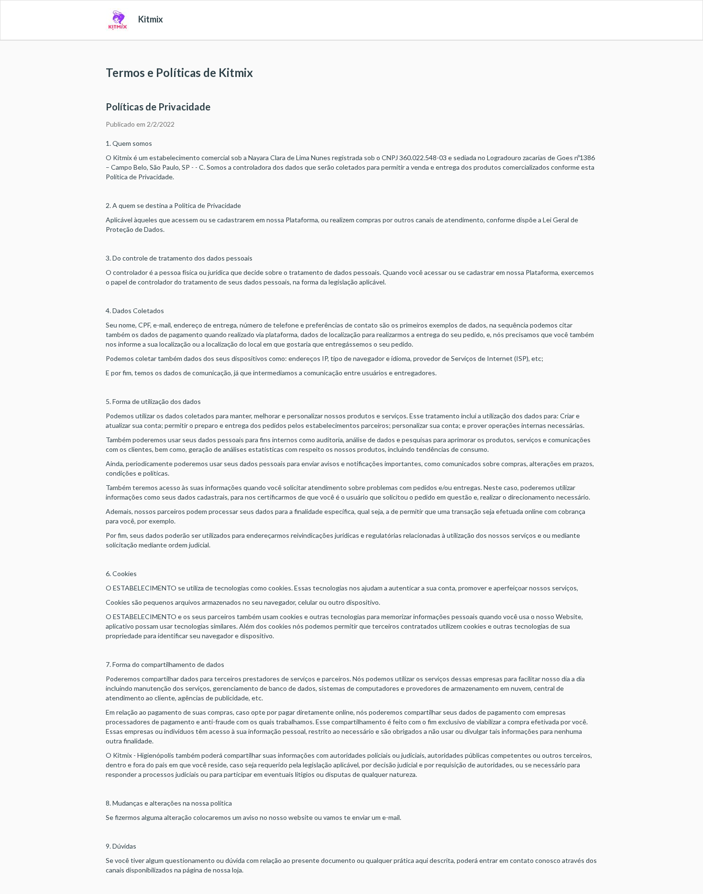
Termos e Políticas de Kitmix (179, 72)
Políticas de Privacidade (158, 106)
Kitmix (150, 19)
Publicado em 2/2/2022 (140, 124)
